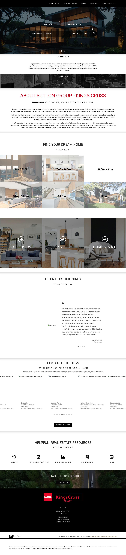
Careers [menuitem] (67, 3)
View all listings (63, 425)
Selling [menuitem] (74, 3)
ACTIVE (89, 29)
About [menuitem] (57, 3)
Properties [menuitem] (94, 3)
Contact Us (63, 482)
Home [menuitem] (51, 3)
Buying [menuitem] (83, 3)
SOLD (96, 29)
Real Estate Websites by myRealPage (107, 536)
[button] (63, 425)
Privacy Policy (94, 536)
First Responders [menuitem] (109, 3)
